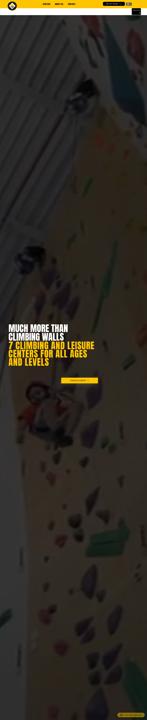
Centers (46, 4)
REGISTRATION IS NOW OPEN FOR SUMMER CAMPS (73, 11)
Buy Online (113, 4)
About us (59, 4)
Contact (72, 4)
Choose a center (78, 380)
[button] (129, 4)
